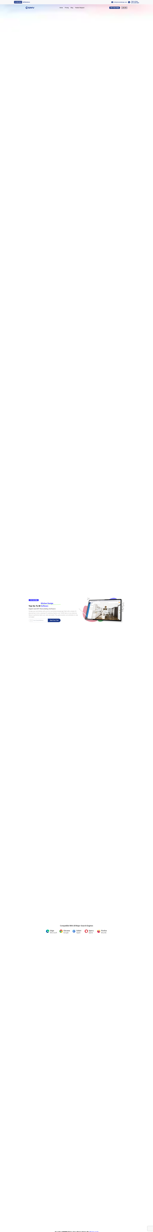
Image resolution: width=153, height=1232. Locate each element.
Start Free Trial (54, 620)
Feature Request (79, 7)
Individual (19, 2)
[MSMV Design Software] (30, 8)
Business (27, 2)
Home (61, 7)
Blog (72, 7)
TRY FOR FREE (114, 8)
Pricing (67, 7)
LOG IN (124, 8)
